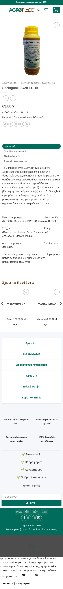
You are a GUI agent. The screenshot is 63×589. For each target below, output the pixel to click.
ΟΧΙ (37, 575)
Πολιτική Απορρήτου (16, 583)
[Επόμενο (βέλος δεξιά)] (12, 551)
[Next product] (6, 98)
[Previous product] (13, 98)
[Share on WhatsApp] (5, 124)
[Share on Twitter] (16, 124)
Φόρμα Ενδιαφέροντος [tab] (15, 161)
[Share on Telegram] (27, 124)
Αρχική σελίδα (9, 83)
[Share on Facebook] (10, 124)
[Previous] (2, 309)
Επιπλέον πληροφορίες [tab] (16, 151)
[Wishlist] (46, 10)
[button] (4, 10)
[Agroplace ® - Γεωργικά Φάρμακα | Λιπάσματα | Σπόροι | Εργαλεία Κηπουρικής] (21, 10)
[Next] (60, 309)
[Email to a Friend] (21, 124)
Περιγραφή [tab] (9, 146)
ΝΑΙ (24, 575)
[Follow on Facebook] (24, 517)
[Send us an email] (38, 517)
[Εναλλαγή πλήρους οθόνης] (12, 538)
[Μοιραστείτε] (21, 538)
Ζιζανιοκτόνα (48, 83)
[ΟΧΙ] (39, 584)
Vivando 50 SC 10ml (47, 319)
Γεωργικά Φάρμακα (29, 83)
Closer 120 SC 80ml (16, 319)
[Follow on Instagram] (31, 517)
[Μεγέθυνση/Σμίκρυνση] (3, 538)
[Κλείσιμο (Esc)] (30, 538)
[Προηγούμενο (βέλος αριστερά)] (3, 551)
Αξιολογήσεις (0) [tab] (12, 156)
